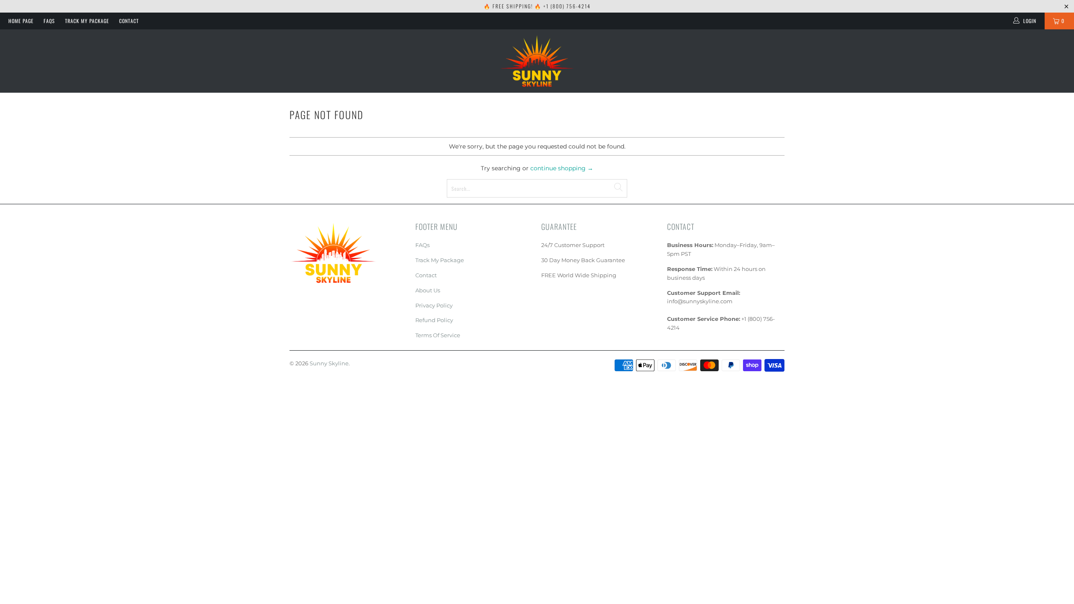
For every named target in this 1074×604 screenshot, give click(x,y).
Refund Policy (434, 320)
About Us (427, 290)
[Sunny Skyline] (537, 61)
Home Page (21, 20)
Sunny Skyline (329, 363)
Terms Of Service (437, 335)
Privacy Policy (434, 305)
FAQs (49, 20)
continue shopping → (561, 168)
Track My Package (87, 20)
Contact (129, 20)
